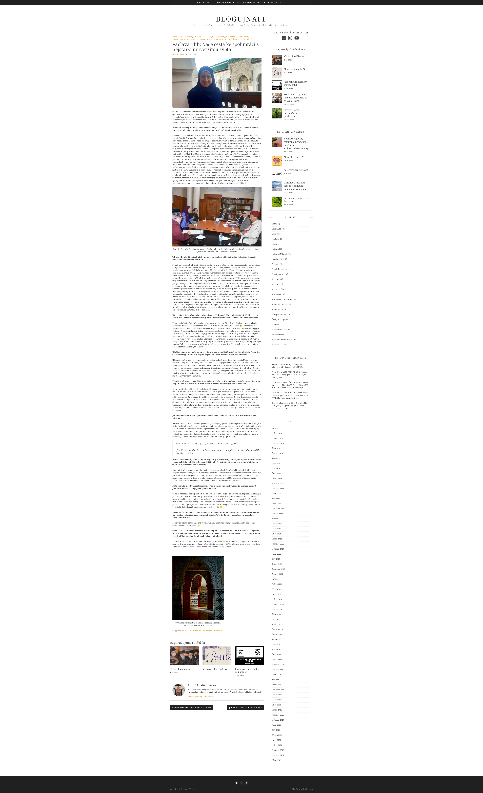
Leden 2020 (277, 745)
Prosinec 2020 (278, 715)
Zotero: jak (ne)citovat (296, 170)
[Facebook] (283, 40)
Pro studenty (218, 37)
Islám (181, 631)
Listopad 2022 (278, 609)
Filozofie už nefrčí (294, 157)
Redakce (272, 3)
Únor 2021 (276, 705)
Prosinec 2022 (278, 604)
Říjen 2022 (276, 614)
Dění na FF (203, 3)
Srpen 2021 (277, 685)
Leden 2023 (277, 599)
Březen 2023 (277, 589)
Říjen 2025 (276, 448)
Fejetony (275, 239)
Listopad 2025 (278, 443)
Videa (274, 324)
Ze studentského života (250, 3)
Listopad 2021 (278, 670)
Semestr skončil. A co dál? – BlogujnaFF (289, 403)
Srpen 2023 (277, 564)
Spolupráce (207, 631)
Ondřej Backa (179, 54)
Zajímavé (276, 334)
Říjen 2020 (276, 725)
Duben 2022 (277, 644)
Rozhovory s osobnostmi (184, 39)
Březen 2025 (277, 468)
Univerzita (217, 631)
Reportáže (231, 37)
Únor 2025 (276, 473)
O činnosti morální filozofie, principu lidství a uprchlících (295, 185)
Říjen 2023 (276, 554)
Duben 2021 (277, 695)
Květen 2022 (277, 639)
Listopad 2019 (278, 755)
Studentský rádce (279, 304)
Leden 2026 (277, 433)
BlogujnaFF (241, 19)
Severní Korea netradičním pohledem (291, 113)
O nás (283, 3)
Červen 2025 (277, 453)
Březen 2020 (277, 735)
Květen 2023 (277, 579)
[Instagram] (290, 40)
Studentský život (279, 309)
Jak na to (275, 244)
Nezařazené (277, 259)
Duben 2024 (277, 524)
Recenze (275, 279)
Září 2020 (276, 730)
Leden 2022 (277, 660)
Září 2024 (276, 499)
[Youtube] (296, 40)
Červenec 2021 (278, 690)
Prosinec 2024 (278, 484)
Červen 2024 (277, 514)
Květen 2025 (277, 458)
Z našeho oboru (223, 3)
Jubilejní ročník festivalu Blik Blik (245, 707)
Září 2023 (276, 559)
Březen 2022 (277, 650)
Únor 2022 (276, 655)
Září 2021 (276, 680)
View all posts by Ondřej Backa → (202, 697)
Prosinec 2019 (278, 750)
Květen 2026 (277, 428)
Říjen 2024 (276, 494)
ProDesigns (308, 789)
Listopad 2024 (278, 489)
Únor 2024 (276, 534)
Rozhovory (242, 37)
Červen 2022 (277, 634)
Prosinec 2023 (278, 544)
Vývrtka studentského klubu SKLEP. (287, 367)
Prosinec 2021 (278, 665)
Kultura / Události (202, 37)
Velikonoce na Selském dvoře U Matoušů (191, 707)
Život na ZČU (247, 39)
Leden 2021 (277, 710)
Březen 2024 (277, 529)
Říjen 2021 (276, 675)
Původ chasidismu (180, 669)
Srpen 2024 (277, 504)
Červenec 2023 (278, 569)
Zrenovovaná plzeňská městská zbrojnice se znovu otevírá (296, 97)
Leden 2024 (277, 539)
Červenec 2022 (278, 629)
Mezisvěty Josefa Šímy (215, 669)
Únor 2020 (276, 740)
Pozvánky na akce (279, 269)
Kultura (188, 37)
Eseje (274, 234)
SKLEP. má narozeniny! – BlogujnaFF (288, 364)
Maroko (188, 631)
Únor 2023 (276, 594)
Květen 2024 (277, 519)
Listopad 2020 (278, 720)
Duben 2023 (277, 584)
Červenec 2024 (278, 509)
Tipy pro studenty (280, 314)
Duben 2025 (277, 463)
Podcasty (275, 264)
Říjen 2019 (276, 760)
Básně (274, 224)
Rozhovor (197, 631)
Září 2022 (276, 619)
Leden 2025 (277, 478)
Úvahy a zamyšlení (280, 319)
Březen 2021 (277, 700)
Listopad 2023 (278, 549)
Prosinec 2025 (278, 438)
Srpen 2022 (277, 624)
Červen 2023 (277, 574)
